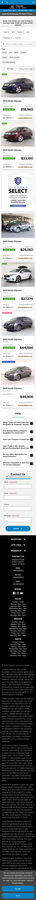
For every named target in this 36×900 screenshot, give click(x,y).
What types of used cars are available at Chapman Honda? (16, 423)
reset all (18, 38)
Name (10, 482)
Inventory (16, 539)
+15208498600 (18, 571)
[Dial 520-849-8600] (7, 2)
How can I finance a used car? (16, 439)
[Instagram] (18, 593)
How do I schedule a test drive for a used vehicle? (16, 464)
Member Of (16, 551)
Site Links (16, 545)
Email (10, 493)
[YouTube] (21, 593)
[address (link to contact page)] (2, 2)
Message (11, 516)
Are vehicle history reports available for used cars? (15, 432)
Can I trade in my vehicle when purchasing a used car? (16, 447)
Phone (6, 504)
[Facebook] (14, 593)
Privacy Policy (17, 883)
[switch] (33, 2)
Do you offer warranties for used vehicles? (15, 455)
